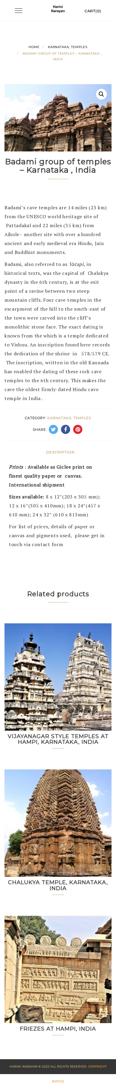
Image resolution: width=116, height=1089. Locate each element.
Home (34, 47)
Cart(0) (92, 11)
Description (60, 452)
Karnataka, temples (67, 47)
